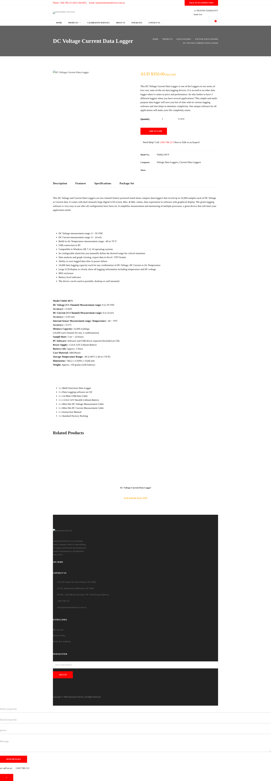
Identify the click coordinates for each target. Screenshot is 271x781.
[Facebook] (158, 170)
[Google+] (169, 170)
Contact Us (154, 23)
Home (59, 23)
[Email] (179, 170)
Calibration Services (98, 23)
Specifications (102, 183)
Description (60, 183)
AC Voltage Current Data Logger (135, 488)
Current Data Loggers (190, 162)
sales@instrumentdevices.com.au (71, 607)
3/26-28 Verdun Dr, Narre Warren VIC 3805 (76, 582)
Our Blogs (136, 23)
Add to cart (155, 131)
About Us (120, 23)
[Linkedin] (174, 170)
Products (73, 23)
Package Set (127, 183)
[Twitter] (163, 170)
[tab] (60, 183)
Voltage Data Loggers (206, 39)
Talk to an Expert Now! (201, 3)
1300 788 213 (167, 142)
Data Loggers (184, 39)
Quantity (145, 119)
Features (80, 183)
